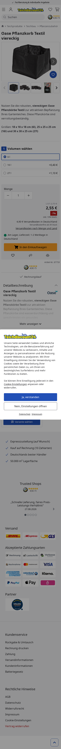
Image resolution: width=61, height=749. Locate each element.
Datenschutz (24, 414)
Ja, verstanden (30, 397)
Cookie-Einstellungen (15, 384)
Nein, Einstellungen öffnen (30, 406)
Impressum (37, 414)
